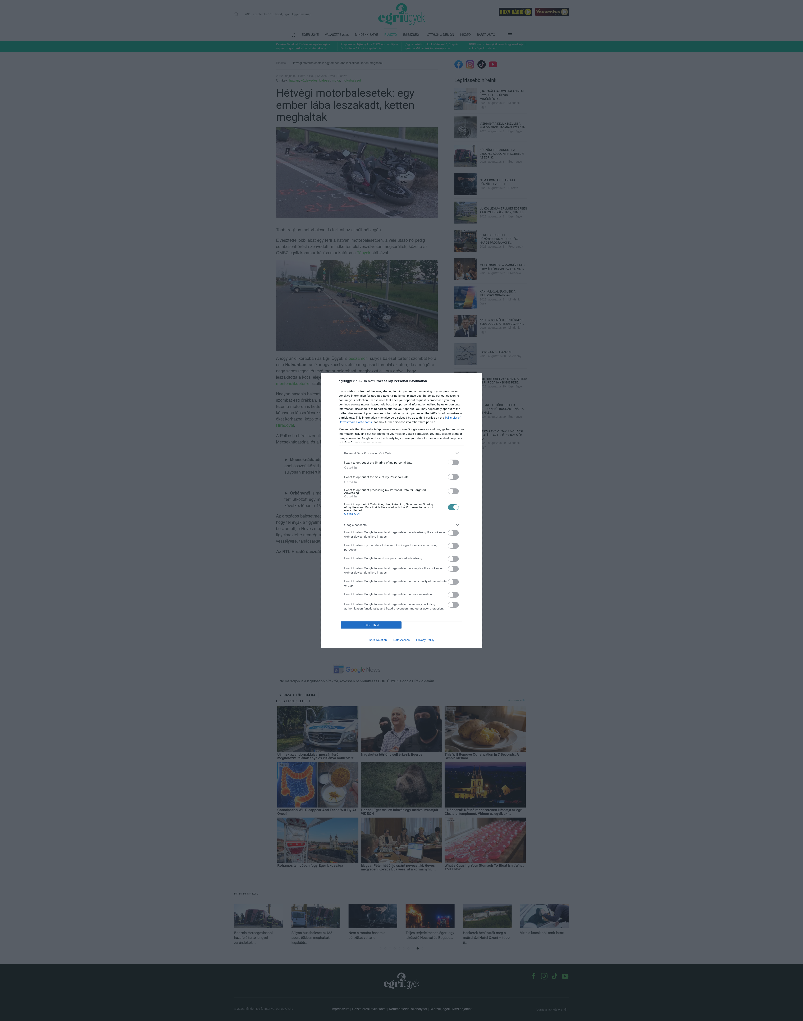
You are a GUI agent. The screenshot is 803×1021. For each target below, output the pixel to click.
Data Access (401, 639)
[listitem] (401, 453)
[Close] (474, 381)
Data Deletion (378, 639)
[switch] (453, 462)
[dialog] (401, 510)
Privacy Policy (425, 639)
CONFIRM (371, 625)
